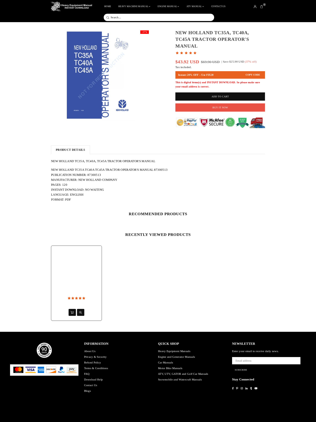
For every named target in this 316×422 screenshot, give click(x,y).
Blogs (87, 390)
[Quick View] (80, 312)
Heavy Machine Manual (133, 6)
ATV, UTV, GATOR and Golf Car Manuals (183, 373)
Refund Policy (92, 362)
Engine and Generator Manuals (176, 356)
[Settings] (255, 6)
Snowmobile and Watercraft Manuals (180, 379)
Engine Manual (167, 6)
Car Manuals (165, 362)
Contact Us (218, 6)
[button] (261, 6)
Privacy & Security (95, 356)
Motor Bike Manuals (170, 368)
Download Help (93, 379)
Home (107, 6)
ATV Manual (194, 6)
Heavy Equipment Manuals (174, 351)
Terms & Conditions (96, 368)
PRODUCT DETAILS (70, 149)
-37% (144, 32)
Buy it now (220, 107)
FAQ (87, 373)
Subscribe (241, 370)
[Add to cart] (72, 312)
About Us (89, 351)
